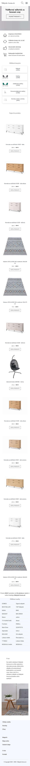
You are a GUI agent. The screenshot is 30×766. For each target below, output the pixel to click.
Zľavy (4, 729)
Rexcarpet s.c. (20, 637)
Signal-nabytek (20, 603)
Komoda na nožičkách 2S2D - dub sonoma (15, 460)
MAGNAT (4, 614)
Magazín (4, 737)
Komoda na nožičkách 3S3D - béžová (15, 342)
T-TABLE (4, 641)
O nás (4, 750)
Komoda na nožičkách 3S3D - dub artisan (15, 183)
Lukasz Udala (20, 641)
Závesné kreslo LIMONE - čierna (15, 382)
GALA (17, 631)
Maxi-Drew (5, 627)
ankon (17, 617)
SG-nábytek (19, 634)
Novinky (4, 725)
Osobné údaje (6, 744)
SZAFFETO (19, 627)
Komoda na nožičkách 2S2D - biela (15, 538)
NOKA (4, 610)
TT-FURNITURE (7, 620)
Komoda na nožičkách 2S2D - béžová (15, 222)
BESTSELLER (6, 607)
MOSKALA (19, 644)
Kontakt (4, 754)
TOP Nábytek (20, 607)
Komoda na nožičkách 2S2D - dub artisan (15, 421)
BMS (17, 610)
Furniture (4, 624)
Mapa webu (5, 741)
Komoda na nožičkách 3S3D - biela (15, 144)
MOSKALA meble (7, 644)
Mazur (4, 617)
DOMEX (4, 603)
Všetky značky (6, 722)
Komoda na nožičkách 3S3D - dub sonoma (15, 499)
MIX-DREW (19, 614)
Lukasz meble (6, 637)
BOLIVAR (5, 634)
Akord (17, 620)
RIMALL (18, 624)
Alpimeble (5, 631)
